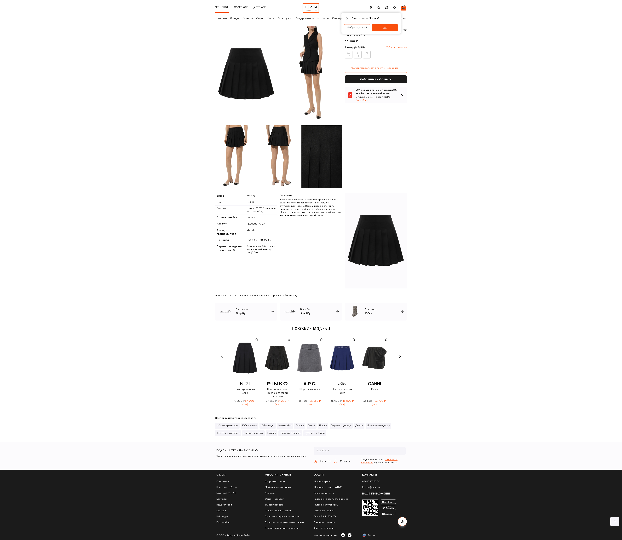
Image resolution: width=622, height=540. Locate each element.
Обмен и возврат (274, 499)
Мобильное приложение (278, 487)
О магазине (222, 482)
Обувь (260, 18)
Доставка (270, 493)
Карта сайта (223, 522)
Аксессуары (285, 18)
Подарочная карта (324, 493)
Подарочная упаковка (326, 505)
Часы (326, 18)
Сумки (270, 18)
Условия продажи (274, 505)
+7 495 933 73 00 (371, 482)
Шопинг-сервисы (323, 482)
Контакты (221, 499)
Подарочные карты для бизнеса (331, 499)
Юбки (264, 296)
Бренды (235, 18)
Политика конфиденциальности (282, 517)
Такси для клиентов (324, 522)
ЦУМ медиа (222, 517)
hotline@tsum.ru (371, 487)
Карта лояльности (324, 528)
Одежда (248, 18)
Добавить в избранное (376, 79)
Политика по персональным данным (284, 522)
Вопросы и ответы (275, 482)
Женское (231, 296)
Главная (219, 296)
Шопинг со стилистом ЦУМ (328, 487)
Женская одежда (249, 296)
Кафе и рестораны (324, 511)
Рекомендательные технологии (282, 528)
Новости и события (226, 487)
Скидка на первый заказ (278, 511)
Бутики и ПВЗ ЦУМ (226, 493)
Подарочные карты (307, 18)
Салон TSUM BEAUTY (325, 517)
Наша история (224, 505)
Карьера (221, 511)
